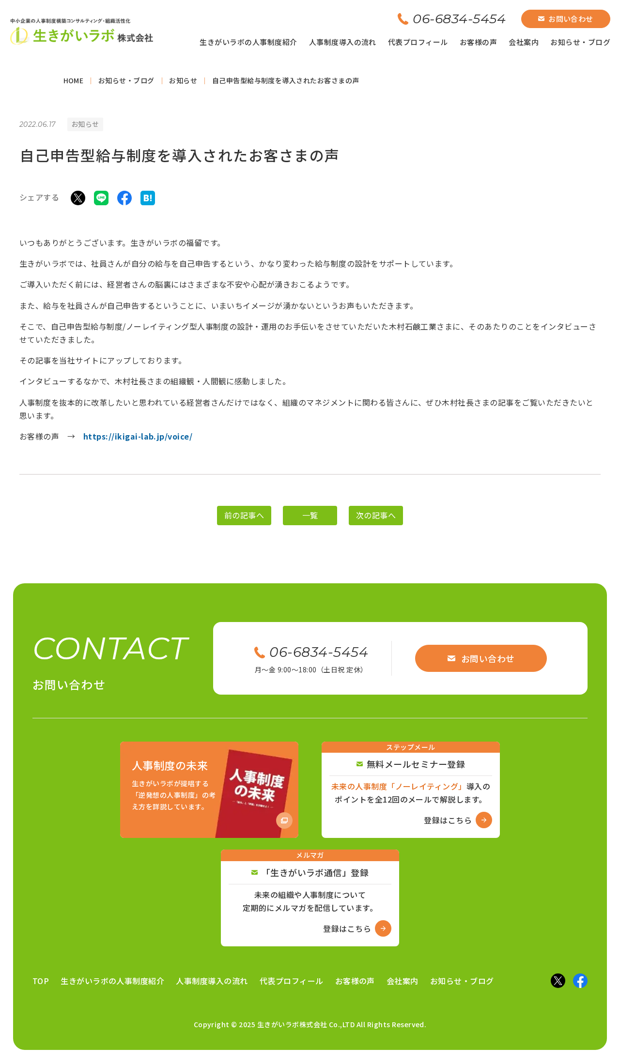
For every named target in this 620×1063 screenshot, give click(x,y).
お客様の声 (478, 42)
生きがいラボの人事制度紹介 (248, 42)
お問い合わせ (570, 19)
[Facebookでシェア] (124, 197)
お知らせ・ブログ (580, 42)
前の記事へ (244, 515)
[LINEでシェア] (101, 197)
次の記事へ (376, 515)
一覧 (310, 515)
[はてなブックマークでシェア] (147, 197)
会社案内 (524, 42)
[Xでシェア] (78, 197)
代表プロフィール (418, 42)
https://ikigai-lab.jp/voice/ (137, 436)
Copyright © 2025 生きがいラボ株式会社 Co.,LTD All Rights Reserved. (310, 1024)
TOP (40, 981)
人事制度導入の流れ (342, 42)
